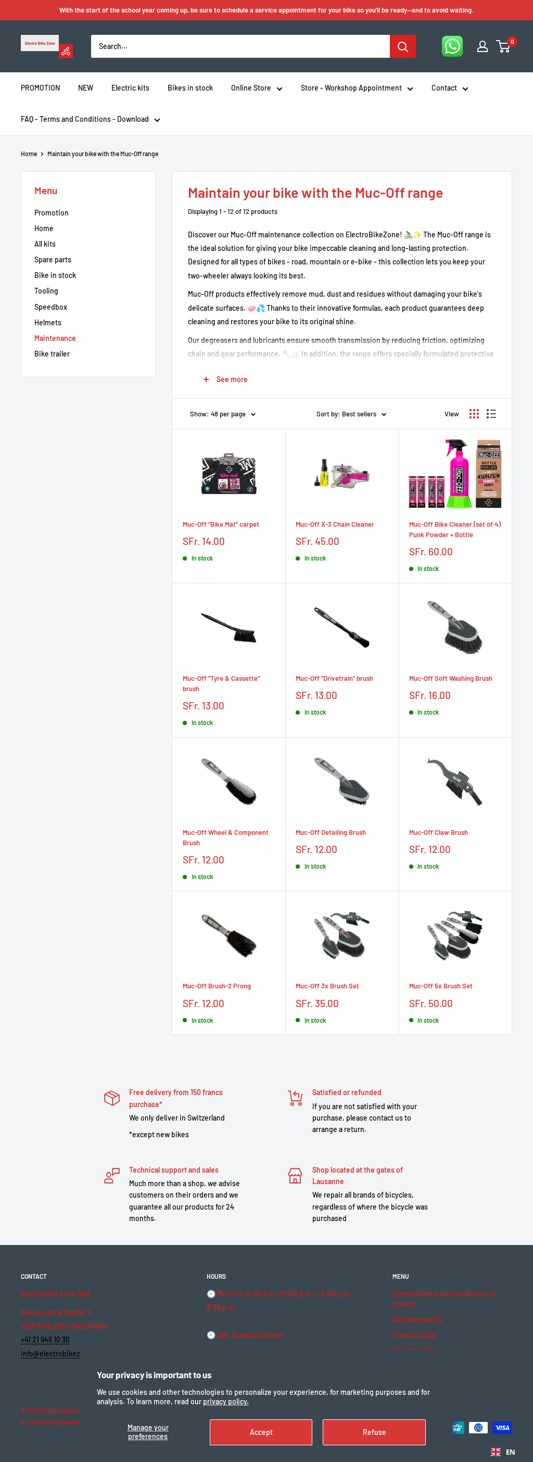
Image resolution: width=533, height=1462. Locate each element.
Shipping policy (417, 1319)
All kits (45, 243)
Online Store (251, 87)
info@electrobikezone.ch (61, 1353)
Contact (444, 87)
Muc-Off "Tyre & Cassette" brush (221, 683)
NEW (85, 87)
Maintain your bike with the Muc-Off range (102, 153)
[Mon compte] (482, 46)
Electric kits (130, 87)
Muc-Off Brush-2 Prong (217, 986)
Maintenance (55, 338)
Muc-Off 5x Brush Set (441, 986)
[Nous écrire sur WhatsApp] (452, 46)
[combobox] (503, 1452)
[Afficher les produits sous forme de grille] (474, 413)
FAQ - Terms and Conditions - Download (85, 119)
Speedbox (50, 306)
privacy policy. (226, 1401)
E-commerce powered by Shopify (66, 1422)
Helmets (47, 322)
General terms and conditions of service (444, 1298)
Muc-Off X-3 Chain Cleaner (335, 524)
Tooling (46, 290)
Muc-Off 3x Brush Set (327, 986)
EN (510, 1452)
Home (29, 153)
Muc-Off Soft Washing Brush (450, 678)
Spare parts (52, 259)
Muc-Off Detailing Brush (331, 832)
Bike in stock (55, 275)
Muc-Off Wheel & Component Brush (226, 837)
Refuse (374, 1432)
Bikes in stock (190, 87)
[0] (503, 46)
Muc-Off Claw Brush (438, 832)
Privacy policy (414, 1334)
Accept (261, 1432)
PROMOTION (40, 87)
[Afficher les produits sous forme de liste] (491, 413)
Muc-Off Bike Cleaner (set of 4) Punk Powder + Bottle (455, 529)
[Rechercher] (403, 46)
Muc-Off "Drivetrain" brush (334, 678)
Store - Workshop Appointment (351, 87)
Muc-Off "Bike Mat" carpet (221, 524)
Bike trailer (52, 353)
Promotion (51, 212)
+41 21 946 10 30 (45, 1339)
